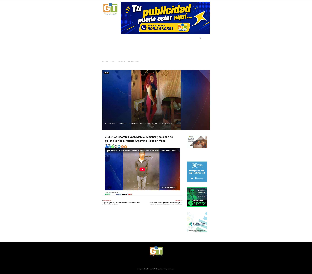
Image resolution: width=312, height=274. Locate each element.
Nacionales (121, 61)
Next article (179, 200)
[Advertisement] (146, 47)
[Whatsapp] (112, 146)
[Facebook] (106, 146)
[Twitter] (109, 146)
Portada (105, 61)
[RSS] (122, 146)
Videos (113, 61)
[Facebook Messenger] (119, 146)
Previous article (107, 200)
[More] (125, 146)
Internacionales (133, 61)
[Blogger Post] (115, 146)
